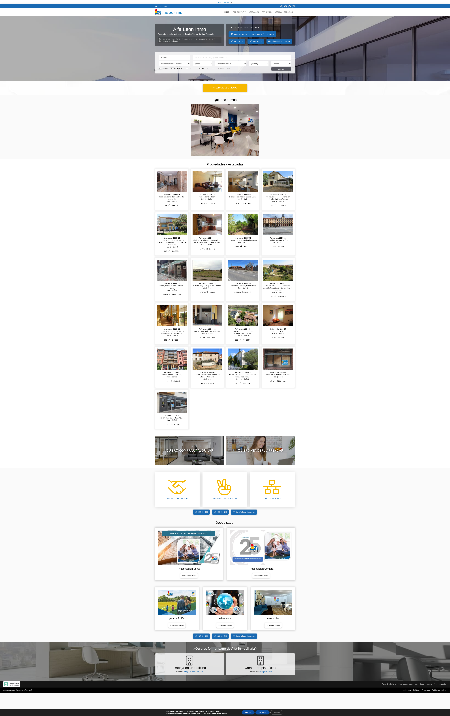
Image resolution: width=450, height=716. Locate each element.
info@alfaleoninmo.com (193, 672)
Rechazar (262, 712)
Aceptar (248, 712)
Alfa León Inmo (172, 12)
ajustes (224, 713)
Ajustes (277, 712)
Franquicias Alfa (265, 672)
